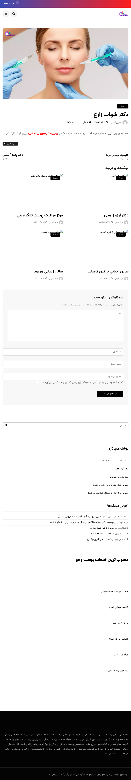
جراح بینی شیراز (120, 655)
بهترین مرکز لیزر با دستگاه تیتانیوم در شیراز (107, 493)
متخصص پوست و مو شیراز (114, 591)
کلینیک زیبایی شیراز (118, 607)
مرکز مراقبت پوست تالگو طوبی (40, 215)
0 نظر (85, 122)
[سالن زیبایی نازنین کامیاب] (98, 247)
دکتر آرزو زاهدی (116, 215)
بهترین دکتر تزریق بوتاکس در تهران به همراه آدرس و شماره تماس (82, 522)
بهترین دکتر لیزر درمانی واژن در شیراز (110, 485)
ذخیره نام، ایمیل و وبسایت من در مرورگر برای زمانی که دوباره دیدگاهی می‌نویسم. (82, 382)
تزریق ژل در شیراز (119, 623)
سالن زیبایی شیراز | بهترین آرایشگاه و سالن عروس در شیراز (85, 517)
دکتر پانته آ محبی (13, 156)
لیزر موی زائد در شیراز (117, 671)
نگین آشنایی (115, 123)
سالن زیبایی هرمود (48, 271)
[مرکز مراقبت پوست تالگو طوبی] (33, 191)
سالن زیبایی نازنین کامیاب (108, 271)
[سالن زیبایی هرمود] (33, 247)
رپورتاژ (122, 106)
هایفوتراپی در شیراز (118, 639)
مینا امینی (53, 222)
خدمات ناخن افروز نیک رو (102, 528)
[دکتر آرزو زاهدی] (98, 191)
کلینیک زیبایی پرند (117, 156)
